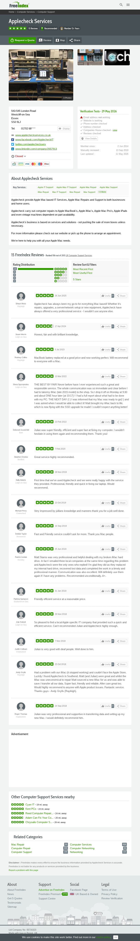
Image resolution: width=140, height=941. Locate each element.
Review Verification (112, 898)
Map (60, 40)
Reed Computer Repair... (39, 813)
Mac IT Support (59, 192)
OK (115, 937)
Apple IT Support (45, 187)
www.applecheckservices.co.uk (33, 135)
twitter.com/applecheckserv (30, 144)
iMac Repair (43, 192)
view (115, 130)
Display (64, 128)
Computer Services (26, 12)
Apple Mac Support (108, 187)
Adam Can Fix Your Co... (39, 817)
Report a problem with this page (23, 870)
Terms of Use (108, 889)
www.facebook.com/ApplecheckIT (34, 139)
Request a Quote (22, 40)
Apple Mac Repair (88, 187)
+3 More (102, 192)
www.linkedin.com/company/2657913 (36, 148)
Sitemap (12, 906)
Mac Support (89, 192)
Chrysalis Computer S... (38, 822)
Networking (76, 852)
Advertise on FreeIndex (52, 889)
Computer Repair (20, 848)
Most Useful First (82, 272)
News (10, 894)
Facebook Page (79, 889)
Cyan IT (29, 804)
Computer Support (46, 12)
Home (11, 12)
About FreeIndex (16, 889)
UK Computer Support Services (79, 255)
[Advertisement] (70, 761)
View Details (89, 138)
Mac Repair (74, 192)
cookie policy (103, 937)
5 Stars (77, 279)
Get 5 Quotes (14, 898)
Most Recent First (83, 269)
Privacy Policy (109, 894)
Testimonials (14, 902)
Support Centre (47, 898)
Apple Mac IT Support (66, 187)
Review (45, 40)
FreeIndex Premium (50, 894)
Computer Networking (82, 848)
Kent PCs (30, 808)
